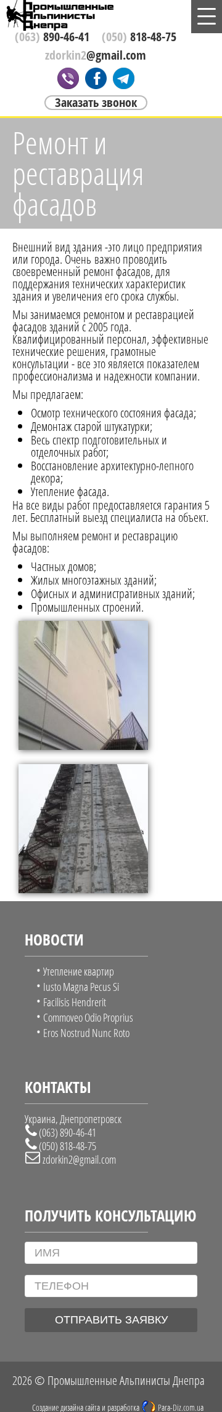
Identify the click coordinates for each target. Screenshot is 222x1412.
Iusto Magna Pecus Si (81, 986)
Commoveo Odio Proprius (88, 1017)
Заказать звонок (96, 102)
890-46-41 (52, 37)
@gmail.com (95, 55)
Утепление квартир (78, 971)
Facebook (96, 78)
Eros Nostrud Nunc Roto (86, 1032)
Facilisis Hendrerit (74, 1002)
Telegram (123, 78)
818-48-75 (139, 37)
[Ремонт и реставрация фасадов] (83, 745)
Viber (68, 78)
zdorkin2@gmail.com (79, 1159)
